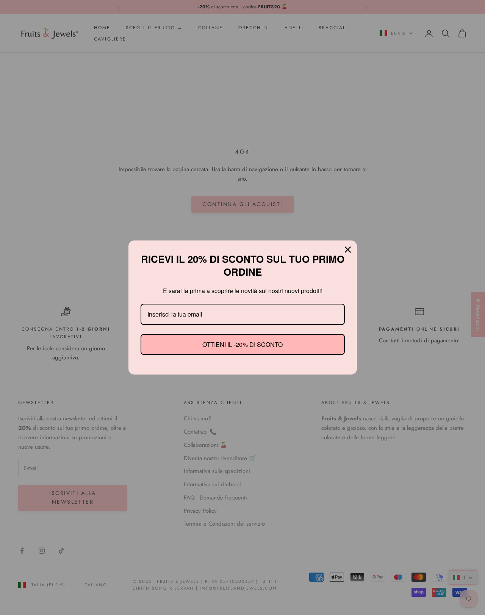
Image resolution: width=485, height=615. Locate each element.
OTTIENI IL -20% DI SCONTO (243, 344)
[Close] (348, 250)
